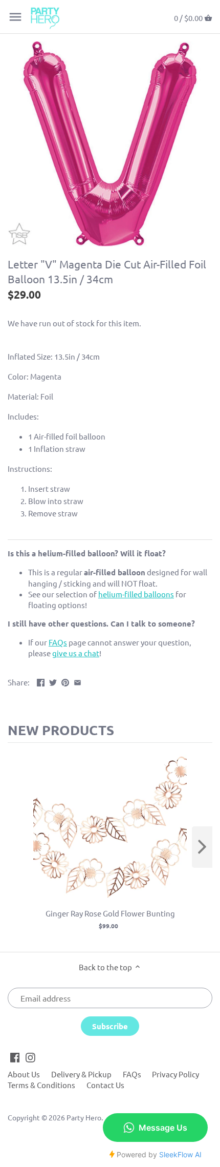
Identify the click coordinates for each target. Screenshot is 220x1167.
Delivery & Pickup (81, 1074)
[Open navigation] (15, 17)
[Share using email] (77, 681)
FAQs (132, 1074)
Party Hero (84, 1117)
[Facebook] (15, 1056)
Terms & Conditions (41, 1085)
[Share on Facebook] (41, 681)
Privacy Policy (175, 1074)
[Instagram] (30, 1056)
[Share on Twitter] (53, 681)
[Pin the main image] (65, 681)
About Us (24, 1074)
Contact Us (105, 1085)
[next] (202, 847)
